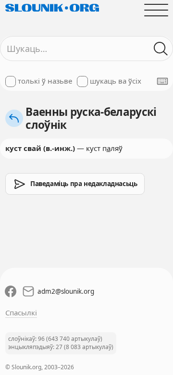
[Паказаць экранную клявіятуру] (162, 81)
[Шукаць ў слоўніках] (160, 49)
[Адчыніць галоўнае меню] (156, 10)
